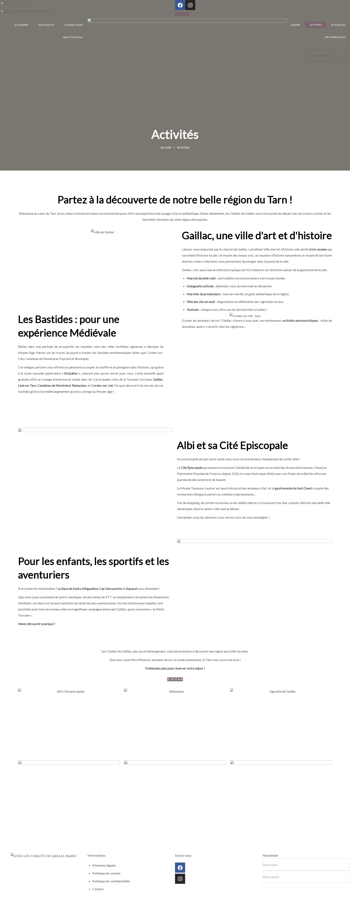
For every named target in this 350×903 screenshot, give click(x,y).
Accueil (166, 147)
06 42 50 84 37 (10, 878)
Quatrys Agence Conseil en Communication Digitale (103, 900)
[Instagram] (190, 5)
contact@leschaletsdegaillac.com (23, 884)
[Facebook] (180, 5)
